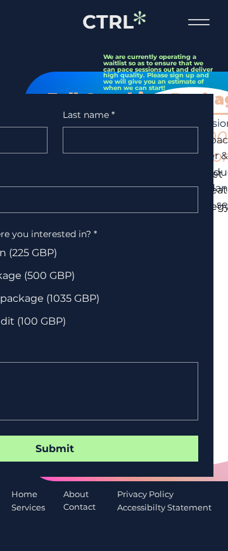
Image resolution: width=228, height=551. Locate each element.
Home (24, 494)
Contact (79, 507)
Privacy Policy (145, 494)
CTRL (108, 22)
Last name (89, 114)
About (76, 494)
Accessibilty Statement (164, 507)
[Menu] (198, 22)
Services (28, 507)
